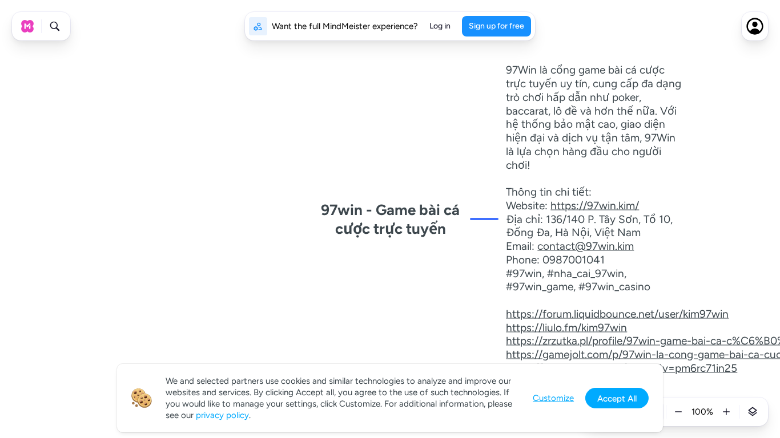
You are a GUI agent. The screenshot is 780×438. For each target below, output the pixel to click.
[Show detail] (752, 412)
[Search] (54, 26)
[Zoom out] (678, 412)
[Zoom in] (726, 412)
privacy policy (222, 415)
